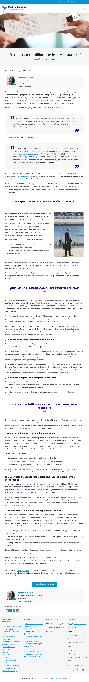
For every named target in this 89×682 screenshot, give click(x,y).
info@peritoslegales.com (78, 2)
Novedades (51, 59)
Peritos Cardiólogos (9, 668)
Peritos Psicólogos (9, 647)
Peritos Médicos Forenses (11, 665)
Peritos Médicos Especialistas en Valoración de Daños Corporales (11, 641)
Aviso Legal (37, 678)
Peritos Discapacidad (10, 637)
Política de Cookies (61, 678)
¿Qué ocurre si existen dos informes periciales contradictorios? (33, 626)
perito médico (23, 570)
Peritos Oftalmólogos (10, 671)
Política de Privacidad (47, 678)
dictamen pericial (25, 176)
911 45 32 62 (63, 2)
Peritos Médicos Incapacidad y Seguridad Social (10, 631)
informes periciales (30, 154)
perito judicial (37, 92)
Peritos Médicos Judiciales (12, 626)
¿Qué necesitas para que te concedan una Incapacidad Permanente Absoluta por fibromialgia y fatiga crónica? (33, 641)
